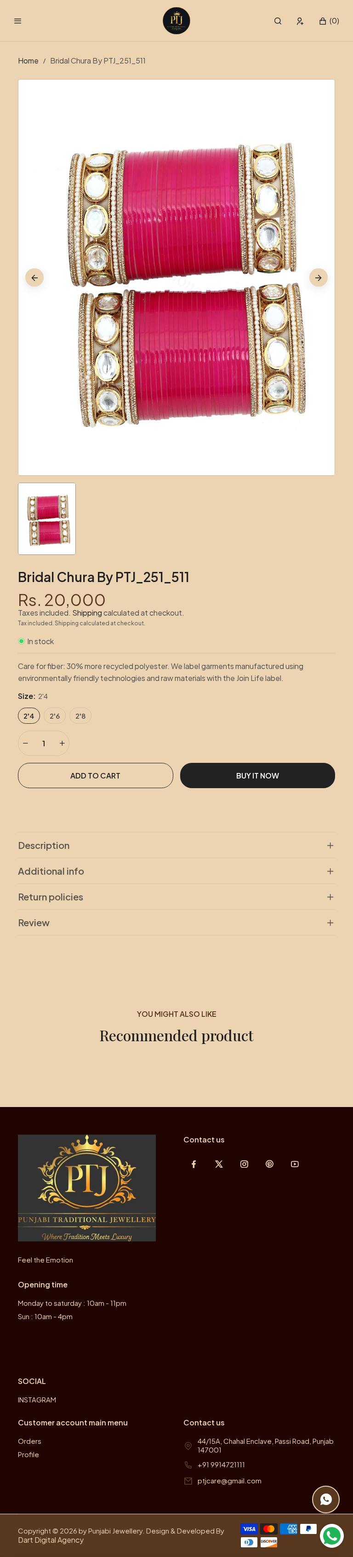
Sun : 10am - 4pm (45, 1316)
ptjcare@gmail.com (230, 1480)
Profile (28, 1454)
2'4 (28, 715)
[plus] (62, 743)
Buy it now (257, 775)
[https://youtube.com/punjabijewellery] (295, 1163)
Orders (29, 1440)
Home (28, 60)
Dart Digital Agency (51, 1540)
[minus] (25, 743)
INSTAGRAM (37, 1399)
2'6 (55, 715)
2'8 (80, 715)
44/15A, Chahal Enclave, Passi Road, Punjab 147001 (266, 1445)
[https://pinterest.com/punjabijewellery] (269, 1163)
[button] (277, 21)
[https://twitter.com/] (219, 1163)
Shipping (87, 612)
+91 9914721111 (221, 1464)
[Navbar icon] (18, 21)
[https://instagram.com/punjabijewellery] (244, 1163)
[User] (300, 21)
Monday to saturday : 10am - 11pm (72, 1302)
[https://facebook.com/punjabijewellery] (193, 1163)
